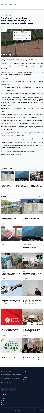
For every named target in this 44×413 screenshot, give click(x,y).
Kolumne (4, 244)
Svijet (3, 327)
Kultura (3, 271)
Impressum (36, 409)
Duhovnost (25, 377)
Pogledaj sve (40, 196)
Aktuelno (2, 396)
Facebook (10, 162)
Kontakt (41, 1)
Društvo (16, 8)
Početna (24, 373)
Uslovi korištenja (41, 410)
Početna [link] (4, 11)
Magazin (27, 8)
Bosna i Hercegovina (6, 15)
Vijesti (5, 8)
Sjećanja (2, 404)
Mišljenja (22, 8)
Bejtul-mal (3, 398)
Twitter (16, 162)
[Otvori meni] (2, 8)
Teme (24, 271)
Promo (31, 8)
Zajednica (11, 8)
